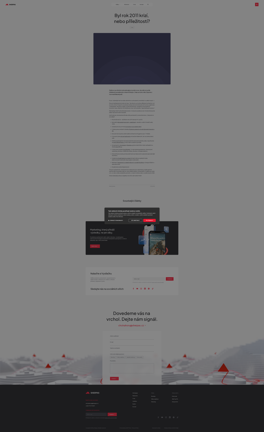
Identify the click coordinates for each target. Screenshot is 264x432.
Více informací (119, 216)
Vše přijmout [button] (149, 220)
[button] (115, 220)
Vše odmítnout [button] (135, 220)
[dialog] (132, 216)
